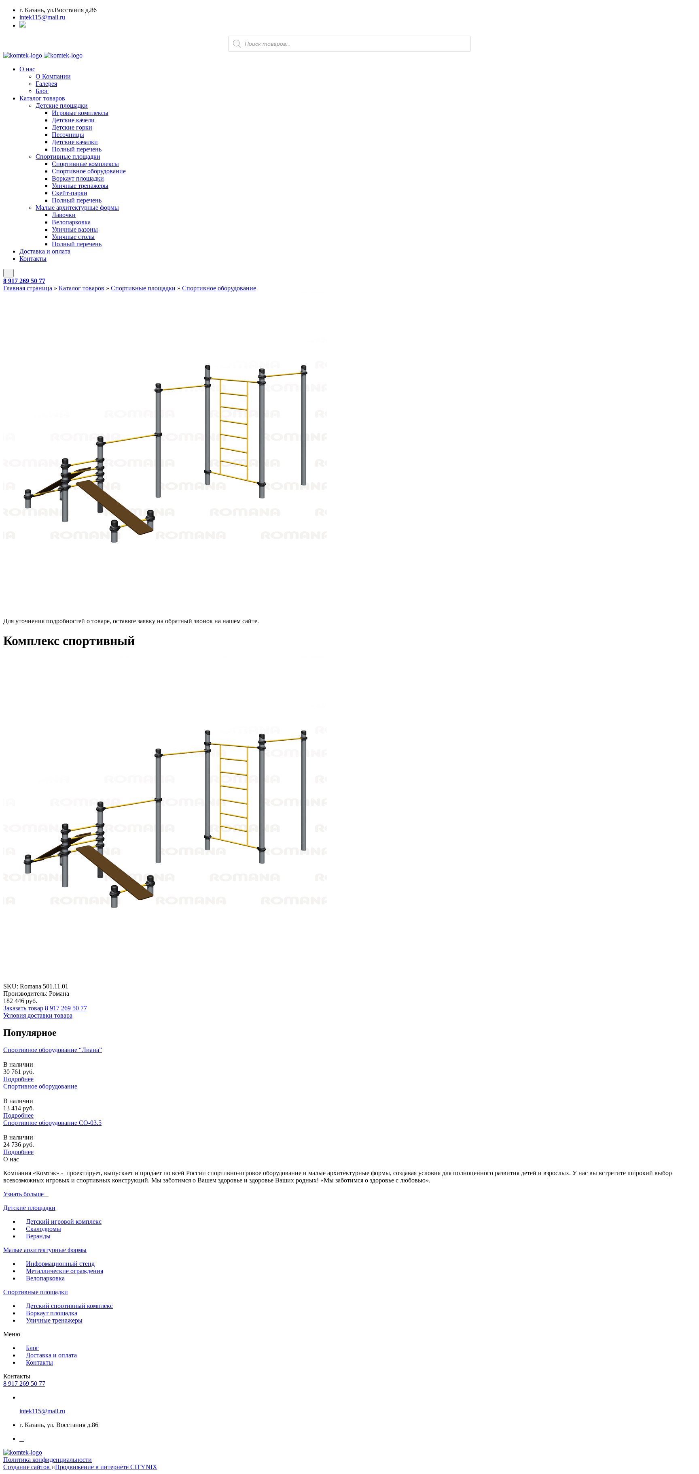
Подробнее (18, 1079)
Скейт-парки (69, 193)
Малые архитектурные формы (77, 207)
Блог (42, 90)
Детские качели (73, 120)
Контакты (33, 258)
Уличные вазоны (75, 229)
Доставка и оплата (44, 251)
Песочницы (68, 134)
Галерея (46, 83)
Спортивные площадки (68, 156)
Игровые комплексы (80, 112)
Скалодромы (43, 1228)
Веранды (38, 1236)
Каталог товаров (42, 98)
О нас (27, 69)
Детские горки (72, 127)
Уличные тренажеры (80, 185)
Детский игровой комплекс (64, 1221)
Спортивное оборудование (89, 171)
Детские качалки (75, 141)
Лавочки (64, 214)
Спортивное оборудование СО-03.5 (52, 1122)
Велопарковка (71, 222)
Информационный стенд (60, 1263)
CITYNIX (143, 1466)
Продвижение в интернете (92, 1466)
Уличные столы (73, 236)
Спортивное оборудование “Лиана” (52, 1049)
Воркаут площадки (78, 178)
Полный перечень (77, 149)
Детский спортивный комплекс (69, 1305)
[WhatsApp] (22, 25)
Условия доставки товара (37, 1015)
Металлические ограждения (64, 1270)
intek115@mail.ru (42, 17)
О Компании (53, 76)
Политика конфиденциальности (47, 1459)
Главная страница (27, 288)
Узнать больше (23, 1194)
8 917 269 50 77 (24, 280)
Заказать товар (23, 1008)
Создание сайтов (27, 1466)
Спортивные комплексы (85, 163)
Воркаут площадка (51, 1313)
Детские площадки (62, 105)
